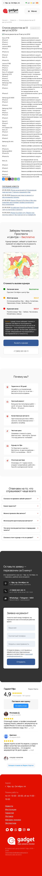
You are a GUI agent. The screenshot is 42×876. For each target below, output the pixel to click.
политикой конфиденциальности (20, 655)
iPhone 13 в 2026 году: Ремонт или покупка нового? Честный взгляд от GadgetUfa (19, 214)
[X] (9, 179)
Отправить (21, 662)
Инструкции (10, 809)
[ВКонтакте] (3, 179)
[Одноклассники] (6, 179)
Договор (9, 816)
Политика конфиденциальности (16, 852)
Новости (9, 806)
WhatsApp (13, 598)
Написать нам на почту (13, 854)
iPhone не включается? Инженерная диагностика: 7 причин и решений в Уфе (19, 191)
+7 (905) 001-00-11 (21, 351)
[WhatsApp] (15, 179)
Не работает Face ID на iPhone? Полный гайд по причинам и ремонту (20, 208)
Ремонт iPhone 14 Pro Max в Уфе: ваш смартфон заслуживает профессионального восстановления (19, 202)
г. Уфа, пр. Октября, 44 (19, 582)
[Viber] (12, 179)
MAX (31, 598)
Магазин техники (13, 819)
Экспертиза (10, 823)
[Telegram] (18, 179)
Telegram (24, 598)
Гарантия (9, 813)
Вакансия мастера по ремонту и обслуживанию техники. (18, 196)
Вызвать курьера (21, 343)
